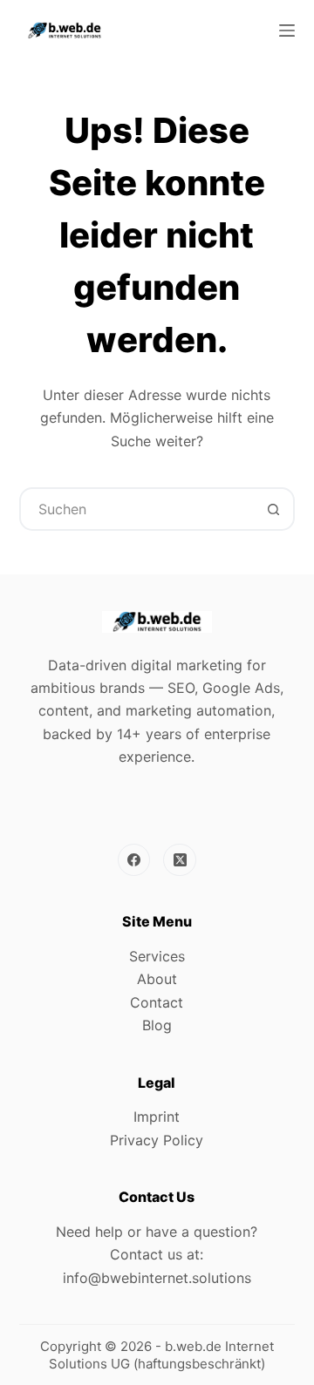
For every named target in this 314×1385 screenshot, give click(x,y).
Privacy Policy (156, 1140)
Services (157, 956)
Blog (157, 1025)
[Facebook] (134, 860)
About (157, 979)
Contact (156, 1002)
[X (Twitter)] (179, 860)
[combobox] (137, 509)
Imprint (156, 1116)
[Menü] (287, 30)
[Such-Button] (273, 509)
